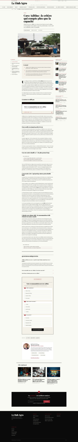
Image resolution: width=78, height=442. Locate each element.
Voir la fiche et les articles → (35, 357)
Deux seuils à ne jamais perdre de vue (16, 64)
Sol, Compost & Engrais (60, 7)
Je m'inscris (47, 401)
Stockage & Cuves (32, 7)
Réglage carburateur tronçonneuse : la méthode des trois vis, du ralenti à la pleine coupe (62, 76)
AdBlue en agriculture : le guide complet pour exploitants (31, 246)
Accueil (12, 9)
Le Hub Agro (19, 3)
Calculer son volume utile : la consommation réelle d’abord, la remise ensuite (16, 72)
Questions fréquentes (15, 74)
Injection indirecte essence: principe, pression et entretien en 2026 (24, 380)
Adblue (16, 7)
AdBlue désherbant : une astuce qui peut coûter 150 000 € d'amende (63, 64)
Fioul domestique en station (49, 417)
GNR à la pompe (47, 415)
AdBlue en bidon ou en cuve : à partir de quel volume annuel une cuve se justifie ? (36, 260)
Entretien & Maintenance (41, 7)
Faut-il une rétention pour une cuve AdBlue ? (31, 273)
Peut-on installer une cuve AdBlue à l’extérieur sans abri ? (33, 270)
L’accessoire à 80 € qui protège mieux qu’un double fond (15, 69)
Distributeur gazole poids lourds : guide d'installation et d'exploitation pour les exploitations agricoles (61, 112)
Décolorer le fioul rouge (48, 419)
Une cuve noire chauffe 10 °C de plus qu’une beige (15, 66)
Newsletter (58, 415)
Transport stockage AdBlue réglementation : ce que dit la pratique (32, 158)
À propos (13, 428)
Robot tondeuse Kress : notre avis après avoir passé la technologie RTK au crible (63, 83)
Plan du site (13, 435)
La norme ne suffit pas (15, 61)
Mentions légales (14, 432)
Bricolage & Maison (50, 7)
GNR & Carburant (10, 7)
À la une (3, 7)
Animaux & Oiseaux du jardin (71, 7)
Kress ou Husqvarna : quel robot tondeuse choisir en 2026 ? (62, 69)
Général (15, 9)
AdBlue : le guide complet (49, 420)
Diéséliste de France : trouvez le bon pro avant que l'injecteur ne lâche (61, 118)
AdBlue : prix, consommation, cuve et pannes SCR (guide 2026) (32, 247)
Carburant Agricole (23, 7)
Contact (13, 430)
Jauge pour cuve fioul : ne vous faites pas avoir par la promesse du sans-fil (61, 100)
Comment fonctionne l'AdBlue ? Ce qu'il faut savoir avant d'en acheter (32, 160)
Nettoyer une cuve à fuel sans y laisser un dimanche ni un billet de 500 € (61, 106)
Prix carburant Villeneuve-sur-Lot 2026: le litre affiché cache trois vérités (38, 380)
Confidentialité (14, 433)
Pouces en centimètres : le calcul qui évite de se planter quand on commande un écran (63, 90)
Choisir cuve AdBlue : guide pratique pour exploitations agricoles (32, 159)
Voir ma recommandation (37, 329)
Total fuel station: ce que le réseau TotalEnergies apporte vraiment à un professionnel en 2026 (53, 381)
